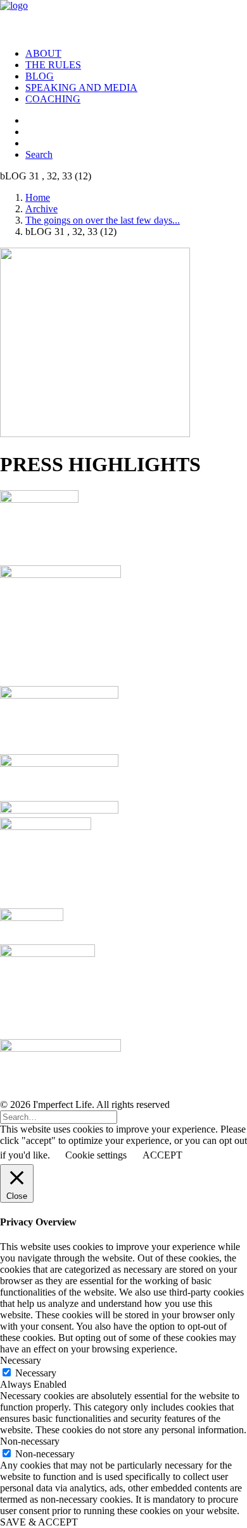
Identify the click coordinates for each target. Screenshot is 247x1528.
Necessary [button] (20, 1360)
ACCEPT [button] (162, 1155)
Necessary (35, 1373)
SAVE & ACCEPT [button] (39, 1522)
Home (37, 197)
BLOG (39, 76)
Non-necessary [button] (30, 1441)
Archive (41, 208)
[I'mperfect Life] (123, 19)
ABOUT (43, 53)
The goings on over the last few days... (102, 220)
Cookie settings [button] (96, 1155)
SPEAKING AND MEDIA (81, 87)
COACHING (52, 98)
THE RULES (53, 64)
